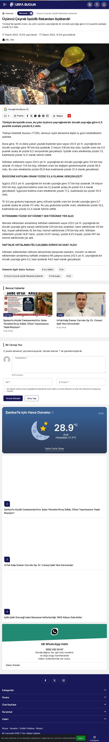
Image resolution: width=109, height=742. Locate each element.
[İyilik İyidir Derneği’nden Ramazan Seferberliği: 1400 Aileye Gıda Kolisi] (54, 596)
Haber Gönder (13, 665)
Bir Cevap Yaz (14, 344)
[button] (90, 4)
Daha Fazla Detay (54, 448)
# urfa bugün (54, 276)
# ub (61, 269)
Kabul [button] (80, 738)
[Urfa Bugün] (23, 4)
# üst (69, 276)
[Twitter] (54, 680)
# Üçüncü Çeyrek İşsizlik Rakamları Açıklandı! (23, 276)
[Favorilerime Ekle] (69, 115)
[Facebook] (45, 680)
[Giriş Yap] (97, 4)
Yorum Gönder (13, 398)
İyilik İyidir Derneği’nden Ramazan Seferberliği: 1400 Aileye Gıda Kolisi (43, 617)
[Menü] (5, 4)
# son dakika (47, 269)
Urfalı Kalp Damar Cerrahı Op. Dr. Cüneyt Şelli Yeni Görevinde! (38, 565)
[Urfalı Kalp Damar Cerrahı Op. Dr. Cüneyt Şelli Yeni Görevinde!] (81, 312)
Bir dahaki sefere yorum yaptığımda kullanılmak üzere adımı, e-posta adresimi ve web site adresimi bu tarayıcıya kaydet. (54, 390)
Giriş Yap (31, 398)
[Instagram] (63, 680)
